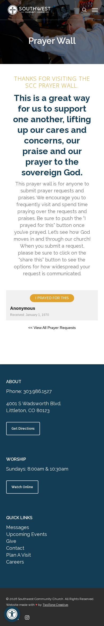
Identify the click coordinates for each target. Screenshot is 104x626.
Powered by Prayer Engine (52, 341)
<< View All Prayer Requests (52, 327)
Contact (15, 548)
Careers (15, 562)
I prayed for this (52, 298)
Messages (17, 527)
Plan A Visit (18, 555)
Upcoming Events (26, 534)
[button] (12, 614)
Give (11, 541)
